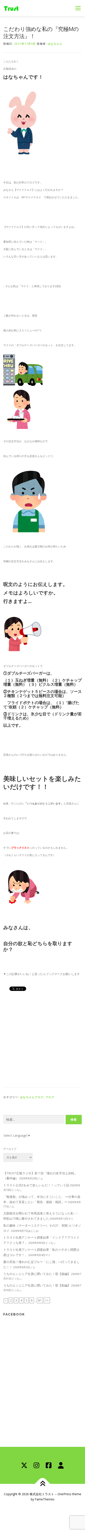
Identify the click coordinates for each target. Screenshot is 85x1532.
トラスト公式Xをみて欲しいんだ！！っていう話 (36, 1185)
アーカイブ (9, 1149)
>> (47, 1300)
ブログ (50, 1097)
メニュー (78, 8)
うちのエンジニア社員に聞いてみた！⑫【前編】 (36, 1285)
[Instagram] (36, 1465)
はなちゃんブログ (32, 1097)
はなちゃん (55, 44)
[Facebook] (48, 1465)
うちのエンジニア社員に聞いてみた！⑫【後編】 (36, 1274)
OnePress (64, 1494)
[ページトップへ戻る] (42, 1484)
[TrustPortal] (61, 1465)
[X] (24, 1465)
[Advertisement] (42, 1038)
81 (40, 1300)
